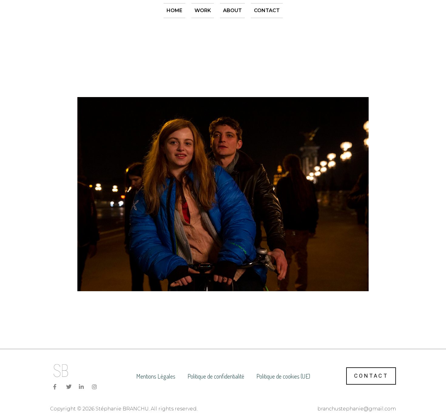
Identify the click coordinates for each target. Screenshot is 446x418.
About (232, 10)
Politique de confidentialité (216, 376)
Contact (267, 10)
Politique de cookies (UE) (283, 376)
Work (202, 10)
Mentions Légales (155, 376)
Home (174, 10)
